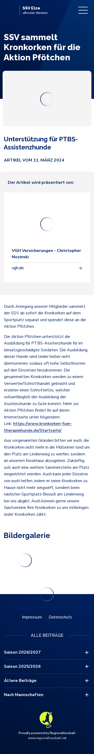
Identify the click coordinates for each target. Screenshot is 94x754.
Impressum (32, 617)
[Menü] (83, 10)
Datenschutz (60, 617)
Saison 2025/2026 (22, 666)
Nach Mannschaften (23, 695)
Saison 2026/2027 (22, 652)
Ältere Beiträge (20, 680)
